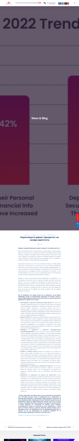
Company (26, 2)
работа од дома (43, 265)
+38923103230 (52, 3)
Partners (18, 2)
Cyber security (27, 235)
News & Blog (32, 2)
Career (36, 2)
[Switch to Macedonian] (40, 3)
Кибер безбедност (51, 235)
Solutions (22, 2)
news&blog (33, 235)
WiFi (38, 235)
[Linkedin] (77, 226)
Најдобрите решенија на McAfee (27, 415)
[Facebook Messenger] (77, 223)
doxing (31, 273)
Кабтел (47, 415)
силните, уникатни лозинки (41, 331)
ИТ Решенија (43, 235)
